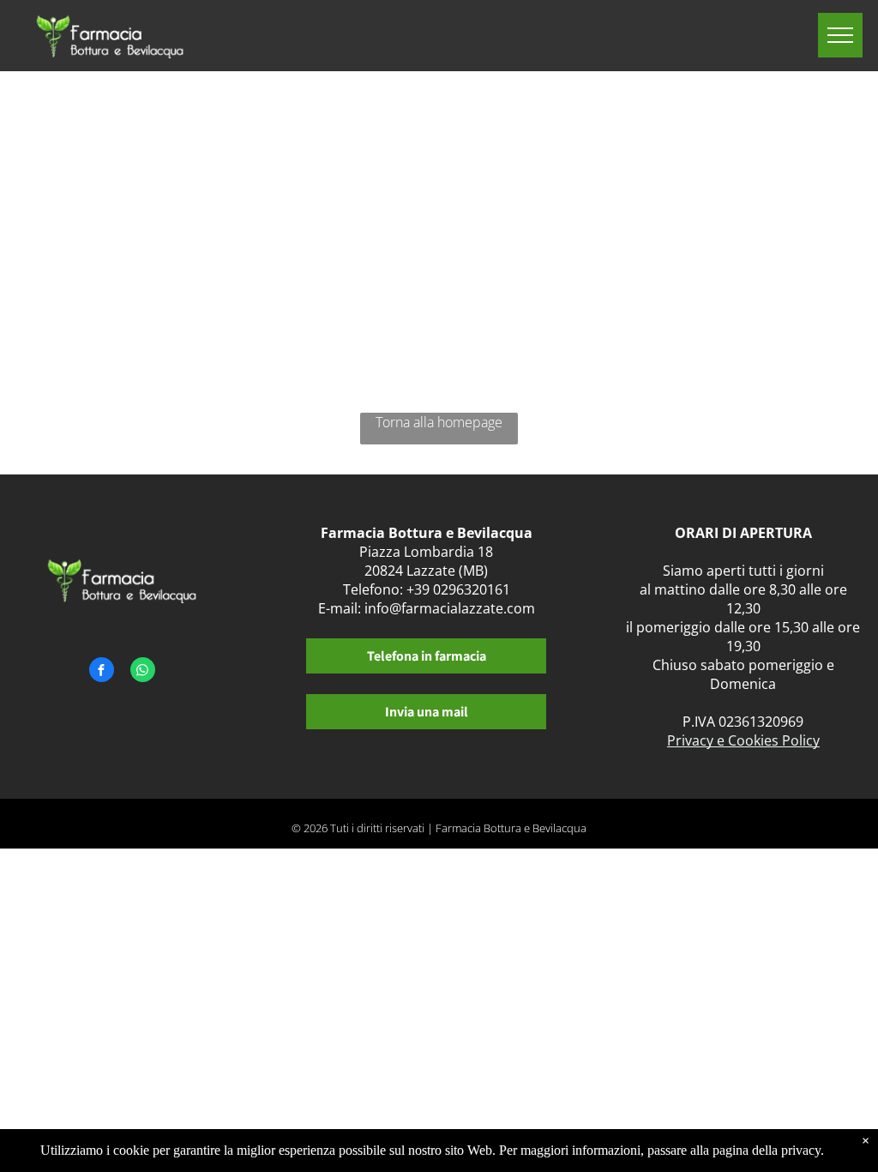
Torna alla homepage (439, 422)
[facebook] (101, 671)
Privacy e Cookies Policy (743, 740)
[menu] (840, 35)
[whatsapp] (142, 671)
